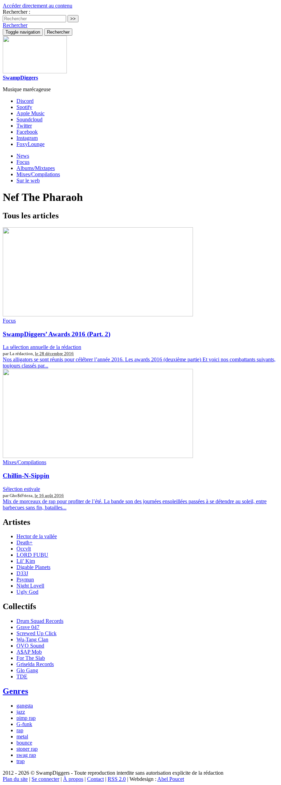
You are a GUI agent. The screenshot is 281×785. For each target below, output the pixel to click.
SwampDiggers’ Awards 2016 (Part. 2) (56, 334)
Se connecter (45, 779)
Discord (25, 101)
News (22, 156)
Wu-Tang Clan (32, 639)
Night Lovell (30, 586)
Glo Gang (27, 670)
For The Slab (30, 658)
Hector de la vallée (36, 536)
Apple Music (30, 113)
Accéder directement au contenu (37, 6)
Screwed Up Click (36, 633)
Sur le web (28, 180)
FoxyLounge (30, 144)
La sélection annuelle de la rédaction (42, 347)
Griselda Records (35, 664)
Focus (22, 162)
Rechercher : (16, 12)
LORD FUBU (32, 555)
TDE (21, 676)
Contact (95, 779)
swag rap (26, 755)
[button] (15, 25)
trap (20, 761)
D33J (22, 573)
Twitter (24, 126)
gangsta (24, 706)
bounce (24, 743)
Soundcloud (29, 119)
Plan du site (15, 779)
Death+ (24, 542)
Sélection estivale (21, 489)
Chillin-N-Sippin (26, 475)
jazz (20, 712)
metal (22, 736)
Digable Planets (33, 567)
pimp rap (26, 718)
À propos (73, 779)
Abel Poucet (170, 779)
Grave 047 (27, 627)
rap (19, 730)
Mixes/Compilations (38, 174)
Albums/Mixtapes (35, 168)
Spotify (24, 107)
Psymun (25, 579)
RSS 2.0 (117, 779)
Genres (15, 691)
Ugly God (27, 592)
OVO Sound (30, 646)
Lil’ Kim (25, 561)
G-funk (24, 724)
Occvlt (23, 549)
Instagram (27, 138)
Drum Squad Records (39, 621)
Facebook (27, 132)
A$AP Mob (29, 652)
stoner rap (27, 749)
